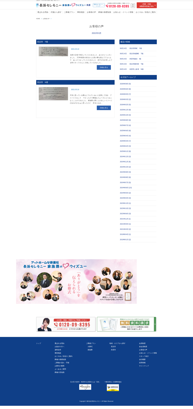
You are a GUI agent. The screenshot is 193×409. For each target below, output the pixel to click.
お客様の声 (91, 12)
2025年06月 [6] (125, 130)
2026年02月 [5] (125, 104)
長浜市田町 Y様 (135, 48)
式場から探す (56, 12)
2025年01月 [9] (125, 151)
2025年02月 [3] (125, 146)
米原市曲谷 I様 (135, 59)
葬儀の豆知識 (59, 372)
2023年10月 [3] (125, 208)
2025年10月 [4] (125, 115)
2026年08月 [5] (125, 84)
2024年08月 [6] (125, 177)
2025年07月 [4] (125, 125)
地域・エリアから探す (117, 343)
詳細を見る (104, 67)
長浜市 (113, 346)
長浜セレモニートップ (98, 5)
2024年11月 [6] (125, 162)
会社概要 (142, 359)
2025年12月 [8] (125, 110)
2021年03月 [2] (125, 229)
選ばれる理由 (42, 12)
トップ (38, 343)
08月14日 (123, 48)
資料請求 (58, 350)
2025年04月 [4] (125, 136)
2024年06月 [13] (126, 187)
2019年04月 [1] (125, 234)
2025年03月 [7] (125, 141)
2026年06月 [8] (125, 89)
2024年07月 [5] (125, 182)
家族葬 (90, 350)
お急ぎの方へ (59, 346)
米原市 (113, 350)
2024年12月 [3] (125, 156)
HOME (38, 18)
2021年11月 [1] (125, 219)
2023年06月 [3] (125, 213)
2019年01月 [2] (125, 239)
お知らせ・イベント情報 (123, 12)
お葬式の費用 (59, 366)
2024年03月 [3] (125, 198)
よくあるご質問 (60, 369)
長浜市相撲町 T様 (136, 53)
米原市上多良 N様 (136, 69)
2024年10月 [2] (125, 167)
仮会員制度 (143, 346)
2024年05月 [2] (125, 193)
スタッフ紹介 (144, 356)
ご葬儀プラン (69, 12)
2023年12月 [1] (125, 203)
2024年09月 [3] (125, 172)
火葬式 (90, 346)
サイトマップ (144, 366)
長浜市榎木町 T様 (136, 64)
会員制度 (142, 343)
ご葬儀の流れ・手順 (62, 363)
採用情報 (142, 363)
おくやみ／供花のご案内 (146, 12)
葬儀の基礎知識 (104, 12)
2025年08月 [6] (125, 120)
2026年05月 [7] (125, 94)
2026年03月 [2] (125, 99)
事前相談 (80, 12)
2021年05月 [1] (125, 224)
